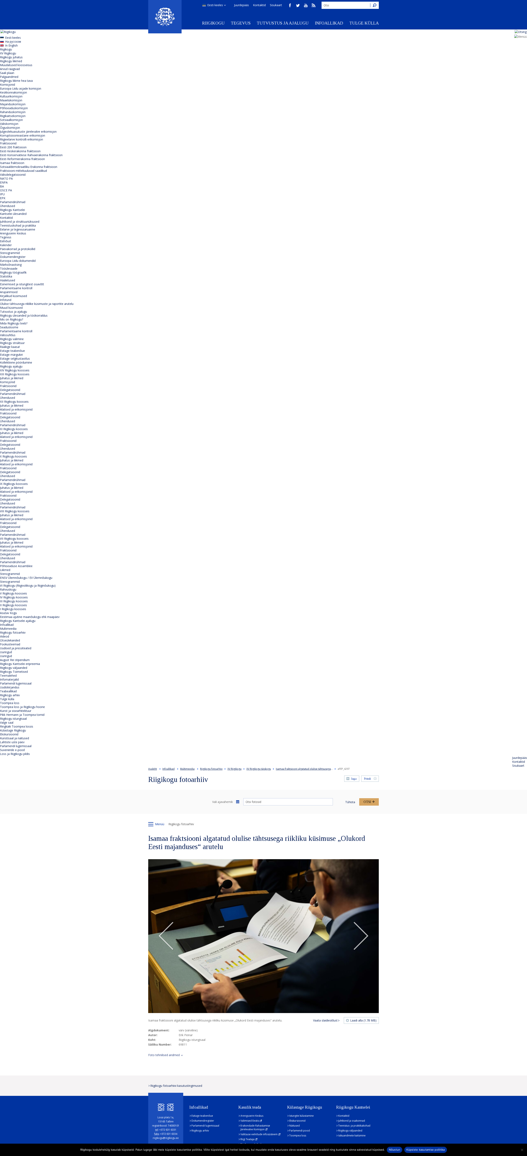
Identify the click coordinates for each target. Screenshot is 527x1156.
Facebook (290, 5)
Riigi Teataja (247, 1139)
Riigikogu (213, 23)
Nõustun (394, 1149)
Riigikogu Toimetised (14, 672)
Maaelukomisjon (11, 100)
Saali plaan (7, 73)
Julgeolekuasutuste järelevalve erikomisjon (28, 131)
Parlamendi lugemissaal (15, 683)
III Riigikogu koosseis (14, 601)
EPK (2, 198)
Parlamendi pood (299, 1130)
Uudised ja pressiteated (15, 648)
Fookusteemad (10, 644)
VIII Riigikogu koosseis (14, 511)
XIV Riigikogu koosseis (14, 370)
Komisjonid (7, 85)
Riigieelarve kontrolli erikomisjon (21, 139)
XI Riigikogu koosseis (14, 429)
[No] (522, 1150)
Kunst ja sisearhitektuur (15, 711)
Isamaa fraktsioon (12, 163)
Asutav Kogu (8, 613)
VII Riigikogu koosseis (14, 539)
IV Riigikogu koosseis (14, 597)
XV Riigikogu (8, 53)
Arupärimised (8, 292)
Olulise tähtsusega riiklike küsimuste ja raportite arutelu (36, 304)
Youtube (306, 5)
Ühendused (7, 206)
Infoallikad (329, 23)
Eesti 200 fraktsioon (13, 147)
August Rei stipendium (15, 660)
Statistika (6, 276)
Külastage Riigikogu (13, 730)
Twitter (298, 5)
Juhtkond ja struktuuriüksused (19, 221)
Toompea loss (9, 703)
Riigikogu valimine (12, 339)
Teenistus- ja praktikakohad (354, 1125)
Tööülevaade (8, 268)
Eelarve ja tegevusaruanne (17, 229)
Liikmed (5, 570)
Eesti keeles (215, 5)
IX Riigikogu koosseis (14, 484)
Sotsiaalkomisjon (11, 120)
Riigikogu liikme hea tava (16, 81)
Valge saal (6, 722)
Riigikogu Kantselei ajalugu (17, 621)
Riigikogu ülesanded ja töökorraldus (24, 315)
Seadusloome (9, 327)
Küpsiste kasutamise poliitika (425, 1149)
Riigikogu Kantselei (12, 210)
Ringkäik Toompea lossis (16, 726)
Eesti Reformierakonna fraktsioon (22, 159)
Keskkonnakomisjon (13, 92)
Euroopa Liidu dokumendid (18, 261)
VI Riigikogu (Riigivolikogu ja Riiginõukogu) (28, 585)
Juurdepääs (241, 5)
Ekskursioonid (9, 734)
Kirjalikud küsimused (13, 296)
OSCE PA (6, 190)
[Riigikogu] (165, 16)
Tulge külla (364, 23)
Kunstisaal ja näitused (14, 738)
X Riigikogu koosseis (13, 456)
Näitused (294, 1125)
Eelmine (166, 936)
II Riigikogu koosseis (13, 605)
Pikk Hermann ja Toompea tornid (22, 715)
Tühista (350, 802)
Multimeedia (8, 629)
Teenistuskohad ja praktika (18, 225)
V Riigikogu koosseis (13, 593)
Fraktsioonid (8, 143)
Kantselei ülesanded (13, 214)
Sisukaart (276, 5)
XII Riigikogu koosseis (14, 402)
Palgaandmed (9, 77)
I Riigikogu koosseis (13, 609)
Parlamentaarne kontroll (16, 288)
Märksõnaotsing (11, 265)
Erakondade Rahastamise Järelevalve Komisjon (255, 1127)
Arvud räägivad (10, 69)
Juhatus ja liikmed (11, 378)
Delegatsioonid (10, 390)
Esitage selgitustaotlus (15, 358)
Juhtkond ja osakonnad (351, 1120)
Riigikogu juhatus (11, 57)
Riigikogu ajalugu (11, 366)
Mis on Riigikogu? (11, 319)
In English (11, 45)
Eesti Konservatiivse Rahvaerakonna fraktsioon (31, 155)
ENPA (4, 182)
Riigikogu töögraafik (13, 272)
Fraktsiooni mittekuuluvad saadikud (23, 171)
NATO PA (6, 178)
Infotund (5, 300)
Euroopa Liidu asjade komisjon (20, 88)
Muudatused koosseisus (16, 65)
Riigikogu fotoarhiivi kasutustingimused (176, 1086)
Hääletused (7, 280)
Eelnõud (5, 241)
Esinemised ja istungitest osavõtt (22, 284)
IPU (2, 194)
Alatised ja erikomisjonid (16, 409)
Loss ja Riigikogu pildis (15, 754)
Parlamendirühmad (12, 202)
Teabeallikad (8, 691)
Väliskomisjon (9, 124)
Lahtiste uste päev (12, 742)
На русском (13, 41)
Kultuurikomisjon (11, 96)
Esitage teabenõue (12, 351)
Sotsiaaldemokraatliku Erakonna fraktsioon (28, 167)
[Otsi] (374, 5)
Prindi (367, 778)
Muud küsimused (11, 308)
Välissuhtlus (7, 335)
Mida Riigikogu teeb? (13, 323)
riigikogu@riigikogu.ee (166, 1138)
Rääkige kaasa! (10, 347)
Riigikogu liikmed (11, 61)
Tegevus (241, 23)
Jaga (354, 778)
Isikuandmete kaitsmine (352, 1135)
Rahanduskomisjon (13, 112)
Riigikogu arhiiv (10, 695)
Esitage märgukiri (11, 355)
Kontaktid (259, 5)
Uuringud (6, 652)
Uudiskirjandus (9, 687)
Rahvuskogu (8, 589)
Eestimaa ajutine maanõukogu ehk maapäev (29, 617)
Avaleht (152, 769)
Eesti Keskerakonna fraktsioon (20, 151)
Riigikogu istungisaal (13, 719)
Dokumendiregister (13, 257)
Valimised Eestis (249, 1120)
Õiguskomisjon (10, 128)
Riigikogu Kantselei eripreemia (20, 664)
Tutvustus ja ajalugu (283, 23)
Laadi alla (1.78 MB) (363, 1020)
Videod (4, 636)
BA (2, 186)
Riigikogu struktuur (12, 343)
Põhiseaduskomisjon (14, 108)
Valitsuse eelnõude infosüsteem (258, 1134)
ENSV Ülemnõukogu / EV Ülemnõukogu (26, 578)
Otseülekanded (10, 640)
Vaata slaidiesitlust (325, 1020)
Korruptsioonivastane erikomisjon (22, 135)
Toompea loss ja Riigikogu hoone (22, 707)
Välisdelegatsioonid (13, 175)
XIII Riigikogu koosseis (14, 374)
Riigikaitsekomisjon (13, 116)
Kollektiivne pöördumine (16, 362)
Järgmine (360, 936)
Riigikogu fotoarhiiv (13, 632)
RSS (313, 5)
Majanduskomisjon (13, 104)
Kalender (6, 245)
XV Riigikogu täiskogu (258, 769)
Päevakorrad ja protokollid (17, 249)
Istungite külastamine (301, 1115)
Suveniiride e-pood (12, 750)
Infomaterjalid (9, 679)
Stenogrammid (10, 253)
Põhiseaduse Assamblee (16, 566)
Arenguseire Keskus (13, 233)
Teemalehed (8, 675)
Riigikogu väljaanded (13, 668)
